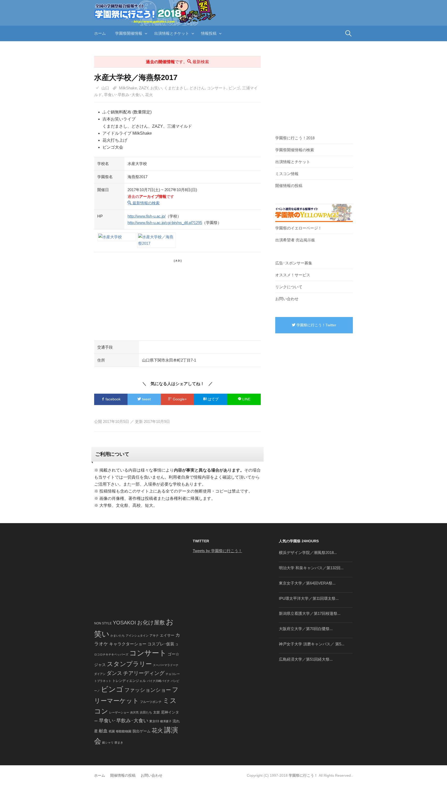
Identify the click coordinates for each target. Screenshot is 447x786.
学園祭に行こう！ (303, 775)
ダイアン (100, 673)
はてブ (213, 399)
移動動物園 (123, 731)
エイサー (167, 635)
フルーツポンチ (151, 701)
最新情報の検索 (145, 203)
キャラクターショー (127, 643)
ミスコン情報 (287, 173)
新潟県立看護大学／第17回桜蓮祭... (309, 613)
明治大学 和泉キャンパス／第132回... (311, 568)
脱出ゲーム (141, 731)
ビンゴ (234, 88)
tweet (146, 399)
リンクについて (288, 287)
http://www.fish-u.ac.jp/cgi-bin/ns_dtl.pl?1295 (165, 222)
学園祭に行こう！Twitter (315, 325)
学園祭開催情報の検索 (294, 150)
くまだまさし (175, 88)
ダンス (114, 673)
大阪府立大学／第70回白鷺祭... (306, 628)
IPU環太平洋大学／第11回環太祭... (309, 598)
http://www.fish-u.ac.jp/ (147, 216)
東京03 (154, 721)
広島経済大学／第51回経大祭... (306, 659)
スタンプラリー (129, 663)
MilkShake (128, 88)
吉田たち (146, 712)
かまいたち (117, 635)
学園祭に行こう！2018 (295, 138)
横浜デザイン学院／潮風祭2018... (308, 552)
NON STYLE (103, 623)
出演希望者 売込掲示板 (295, 240)
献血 (103, 731)
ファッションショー (147, 690)
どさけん (197, 88)
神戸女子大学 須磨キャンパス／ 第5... (311, 644)
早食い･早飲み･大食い (123, 94)
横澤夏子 (166, 721)
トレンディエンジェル (129, 681)
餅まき (119, 742)
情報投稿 (209, 33)
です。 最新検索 (177, 62)
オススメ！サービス (292, 275)
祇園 (112, 731)
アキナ (154, 635)
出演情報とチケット (171, 33)
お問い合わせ (287, 299)
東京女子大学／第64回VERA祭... (307, 583)
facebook (113, 399)
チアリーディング (144, 673)
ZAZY (143, 88)
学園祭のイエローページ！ (298, 228)
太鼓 (156, 712)
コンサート (216, 88)
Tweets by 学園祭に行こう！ (217, 551)
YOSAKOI (124, 622)
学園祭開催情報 (128, 33)
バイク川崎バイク (158, 680)
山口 (105, 88)
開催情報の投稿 (288, 185)
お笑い (156, 88)
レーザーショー (119, 712)
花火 (149, 94)
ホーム (100, 33)
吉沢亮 (134, 712)
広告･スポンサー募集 (293, 263)
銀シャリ (108, 742)
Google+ (179, 399)
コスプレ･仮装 (160, 644)
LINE (245, 399)
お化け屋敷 (151, 622)
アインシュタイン (137, 635)
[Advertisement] (177, 299)
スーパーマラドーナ (165, 665)
